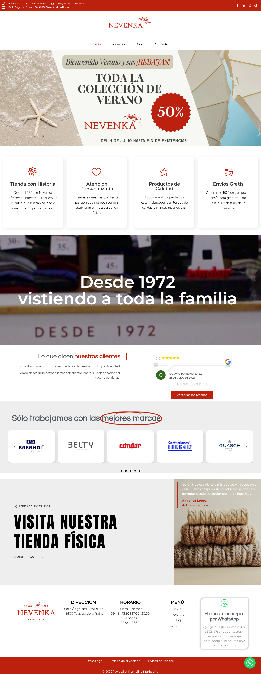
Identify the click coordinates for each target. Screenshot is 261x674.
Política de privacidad (125, 661)
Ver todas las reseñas (192, 395)
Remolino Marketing (143, 671)
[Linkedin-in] (243, 5)
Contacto (161, 44)
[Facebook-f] (237, 5)
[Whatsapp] (250, 5)
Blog (139, 44)
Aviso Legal (95, 661)
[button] (256, 5)
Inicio (97, 44)
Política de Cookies (161, 661)
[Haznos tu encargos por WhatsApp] (224, 603)
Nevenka (118, 44)
